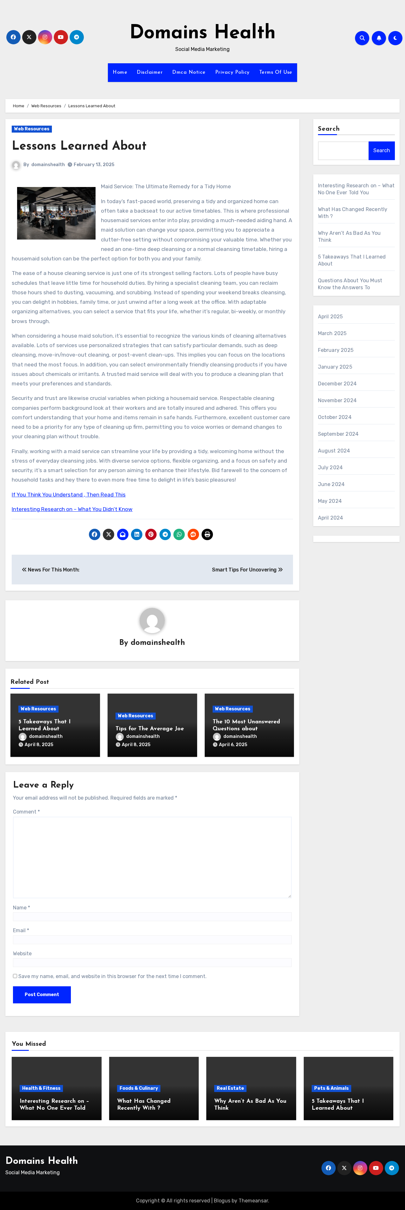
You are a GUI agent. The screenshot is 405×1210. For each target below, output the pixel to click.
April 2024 (330, 518)
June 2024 (331, 484)
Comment (26, 812)
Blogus (222, 1201)
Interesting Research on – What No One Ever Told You (54, 1108)
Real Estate (230, 1088)
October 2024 (335, 417)
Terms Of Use (275, 72)
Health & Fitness (41, 1088)
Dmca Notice (189, 72)
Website (22, 954)
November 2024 (337, 400)
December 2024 (337, 384)
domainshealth (48, 164)
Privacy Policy (232, 72)
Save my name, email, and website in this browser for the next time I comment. (112, 976)
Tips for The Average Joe (149, 729)
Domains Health (202, 33)
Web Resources (31, 129)
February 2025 (336, 350)
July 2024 (330, 468)
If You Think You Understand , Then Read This (69, 494)
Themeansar (253, 1201)
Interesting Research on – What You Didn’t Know (72, 509)
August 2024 (334, 451)
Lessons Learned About (79, 146)
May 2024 (330, 501)
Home (120, 72)
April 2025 (330, 317)
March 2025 (332, 333)
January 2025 (335, 367)
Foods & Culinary (139, 1088)
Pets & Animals (331, 1088)
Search (329, 129)
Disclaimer (150, 72)
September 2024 (338, 434)
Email (21, 930)
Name (21, 908)
